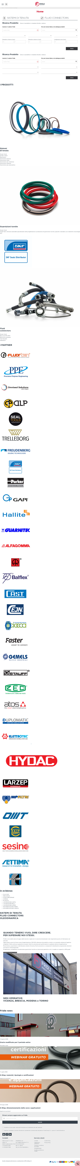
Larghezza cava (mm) (60, 39)
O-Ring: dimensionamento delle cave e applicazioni (20, 1108)
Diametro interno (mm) (8, 39)
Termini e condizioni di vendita (39, 1146)
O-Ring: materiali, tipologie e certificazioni (17, 1075)
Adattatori (3, 340)
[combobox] (20, 30)
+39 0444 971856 (6, 1145)
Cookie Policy (47, 1140)
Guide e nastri (4, 155)
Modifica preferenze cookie (39, 1150)
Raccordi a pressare (5, 337)
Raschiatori (3, 157)
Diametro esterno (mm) (34, 39)
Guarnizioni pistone (5, 158)
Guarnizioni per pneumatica (7, 165)
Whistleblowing (37, 1148)
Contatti (36, 1140)
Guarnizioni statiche (5, 163)
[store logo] (40, 3)
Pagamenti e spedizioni (37, 1143)
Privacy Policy (47, 1142)
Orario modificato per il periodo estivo (15, 1042)
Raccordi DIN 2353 (5, 335)
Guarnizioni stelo (4, 160)
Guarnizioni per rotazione (7, 161)
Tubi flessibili (3, 338)
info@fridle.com (19, 1140)
